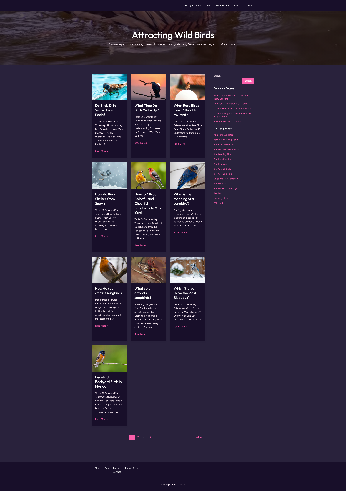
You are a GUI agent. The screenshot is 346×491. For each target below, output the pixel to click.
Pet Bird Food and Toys (225, 188)
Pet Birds (218, 193)
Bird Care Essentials (224, 144)
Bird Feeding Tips (222, 154)
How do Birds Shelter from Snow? (105, 199)
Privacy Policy (112, 468)
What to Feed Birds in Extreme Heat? (232, 108)
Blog (209, 5)
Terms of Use (131, 468)
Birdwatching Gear (223, 169)
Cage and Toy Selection (226, 178)
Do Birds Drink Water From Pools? (106, 110)
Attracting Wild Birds (224, 134)
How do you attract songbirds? (109, 290)
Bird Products (222, 5)
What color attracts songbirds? (143, 293)
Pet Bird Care (220, 183)
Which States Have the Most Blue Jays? (185, 293)
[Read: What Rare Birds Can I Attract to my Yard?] (187, 86)
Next (198, 437)
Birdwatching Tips (223, 173)
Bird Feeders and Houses (226, 149)
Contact (248, 5)
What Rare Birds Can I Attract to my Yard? (186, 110)
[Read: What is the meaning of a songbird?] (187, 175)
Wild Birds (219, 203)
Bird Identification (222, 159)
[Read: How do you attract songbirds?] (109, 269)
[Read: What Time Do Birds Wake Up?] (148, 86)
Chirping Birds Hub (192, 5)
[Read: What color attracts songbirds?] (148, 269)
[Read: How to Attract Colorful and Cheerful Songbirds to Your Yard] (148, 175)
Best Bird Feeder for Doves (227, 121)
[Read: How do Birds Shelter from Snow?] (109, 175)
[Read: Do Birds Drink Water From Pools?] (109, 86)
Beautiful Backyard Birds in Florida (108, 382)
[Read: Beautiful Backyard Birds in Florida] (109, 358)
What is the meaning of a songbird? (184, 199)
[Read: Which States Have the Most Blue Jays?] (187, 269)
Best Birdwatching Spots (226, 139)
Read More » (101, 151)
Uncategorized (221, 198)
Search (217, 75)
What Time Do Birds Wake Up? (146, 107)
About (237, 5)
